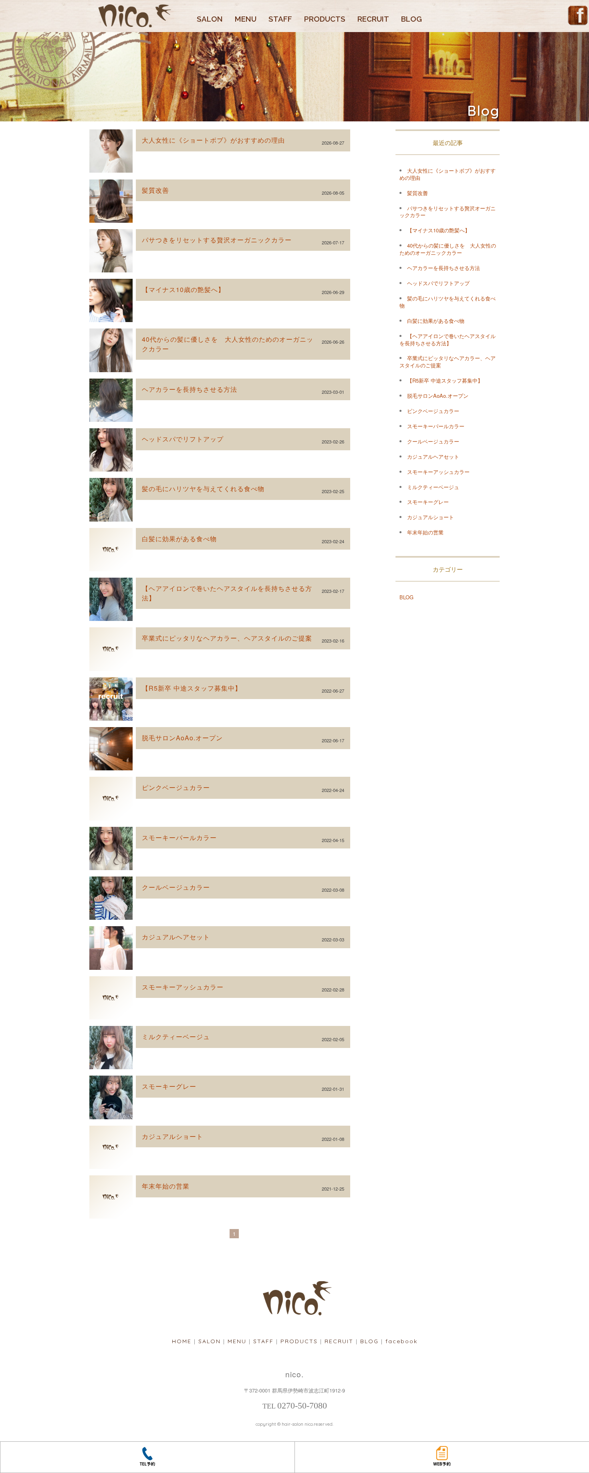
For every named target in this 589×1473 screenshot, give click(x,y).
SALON (210, 19)
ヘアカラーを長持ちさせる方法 (189, 389)
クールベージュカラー (176, 887)
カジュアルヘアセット (176, 936)
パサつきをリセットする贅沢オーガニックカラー (217, 239)
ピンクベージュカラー (176, 787)
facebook (401, 1341)
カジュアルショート (172, 1136)
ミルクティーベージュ (176, 1036)
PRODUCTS (324, 19)
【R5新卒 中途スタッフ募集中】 (192, 688)
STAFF (280, 19)
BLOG (411, 19)
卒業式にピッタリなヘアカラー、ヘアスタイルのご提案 (227, 638)
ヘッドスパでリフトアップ (183, 438)
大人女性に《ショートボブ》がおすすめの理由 (213, 140)
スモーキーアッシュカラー (183, 986)
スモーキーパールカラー (179, 837)
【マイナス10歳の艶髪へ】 (183, 289)
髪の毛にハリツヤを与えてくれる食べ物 (203, 488)
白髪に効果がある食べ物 (179, 538)
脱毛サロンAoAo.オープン (182, 737)
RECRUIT (373, 19)
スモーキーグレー (169, 1086)
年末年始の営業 (166, 1186)
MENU (245, 19)
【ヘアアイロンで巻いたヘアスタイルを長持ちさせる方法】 (447, 339)
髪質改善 (155, 190)
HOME (182, 1341)
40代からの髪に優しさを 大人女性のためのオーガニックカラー (447, 249)
